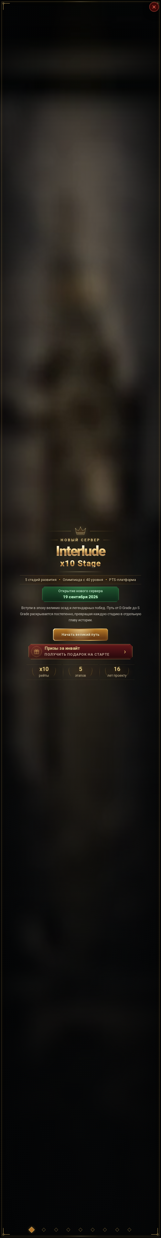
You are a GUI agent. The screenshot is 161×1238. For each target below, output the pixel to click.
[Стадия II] (68, 1230)
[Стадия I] (56, 1230)
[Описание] (117, 1230)
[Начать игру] (129, 1230)
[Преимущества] (44, 1230)
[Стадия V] (105, 1230)
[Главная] (31, 1230)
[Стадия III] (80, 1230)
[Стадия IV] (93, 1230)
